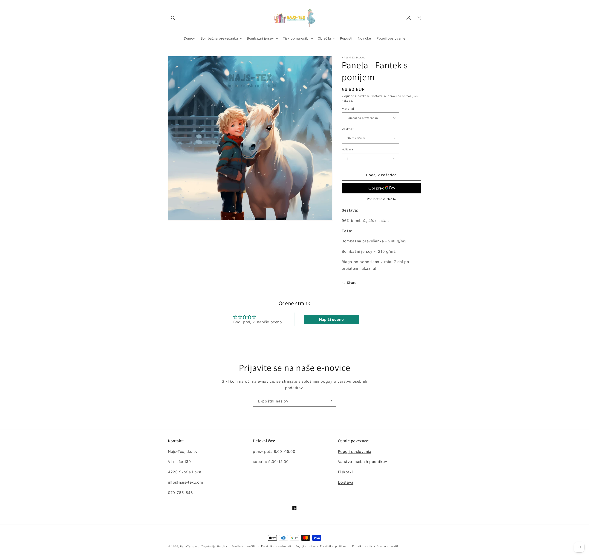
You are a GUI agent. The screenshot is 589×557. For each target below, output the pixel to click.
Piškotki (345, 472)
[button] (173, 18)
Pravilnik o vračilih (244, 546)
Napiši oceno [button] (331, 319)
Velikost (348, 129)
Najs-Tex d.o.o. (190, 546)
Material (348, 108)
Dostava (377, 96)
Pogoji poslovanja (354, 451)
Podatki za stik (362, 546)
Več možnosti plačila (381, 199)
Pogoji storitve (305, 546)
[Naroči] (331, 401)
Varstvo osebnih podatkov (362, 461)
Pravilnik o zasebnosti (276, 546)
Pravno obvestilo (388, 546)
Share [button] (351, 282)
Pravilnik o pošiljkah (334, 546)
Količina (347, 149)
